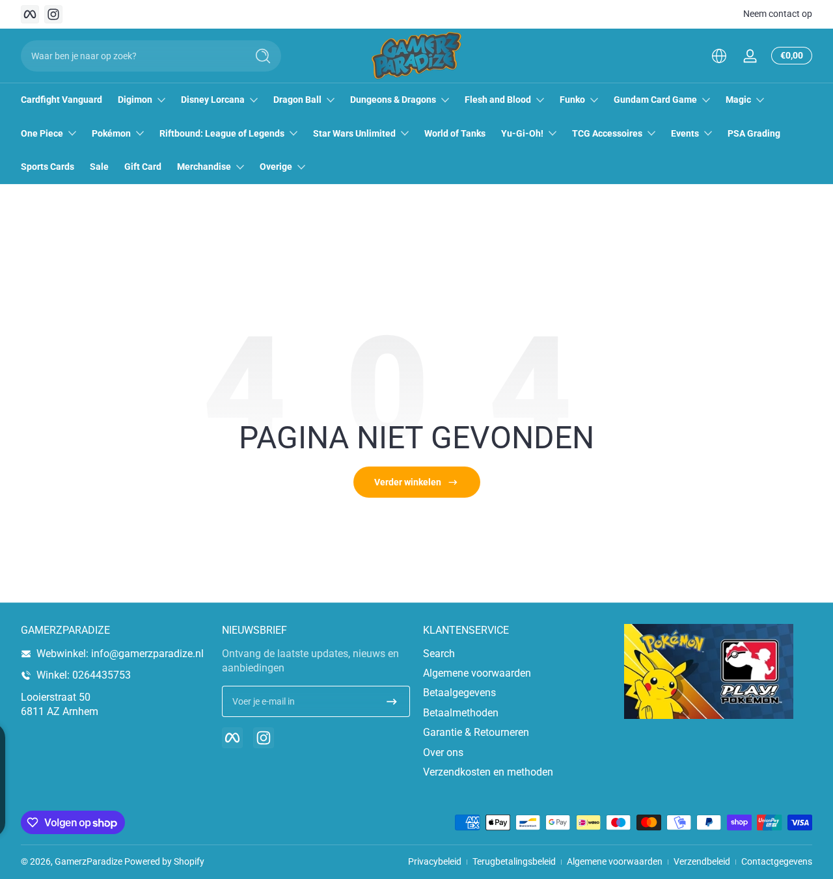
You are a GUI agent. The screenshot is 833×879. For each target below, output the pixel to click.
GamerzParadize (88, 861)
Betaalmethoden (460, 713)
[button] (719, 56)
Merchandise (204, 166)
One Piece (42, 133)
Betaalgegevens (459, 692)
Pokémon (111, 133)
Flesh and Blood (498, 99)
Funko (572, 99)
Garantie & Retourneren (476, 732)
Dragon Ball (297, 99)
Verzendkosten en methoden (488, 772)
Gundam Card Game (655, 99)
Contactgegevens (776, 861)
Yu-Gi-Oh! (522, 133)
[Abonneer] (392, 701)
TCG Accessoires (607, 133)
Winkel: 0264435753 (83, 675)
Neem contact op (777, 13)
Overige (276, 166)
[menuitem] (517, 654)
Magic (738, 99)
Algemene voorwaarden (477, 673)
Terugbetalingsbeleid (514, 861)
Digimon (135, 99)
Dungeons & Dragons (393, 99)
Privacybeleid (434, 861)
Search (439, 653)
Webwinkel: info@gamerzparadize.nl (120, 653)
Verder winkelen (407, 482)
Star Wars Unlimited (354, 133)
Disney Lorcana (213, 99)
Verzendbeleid (702, 861)
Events (685, 133)
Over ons (443, 752)
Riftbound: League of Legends (221, 133)
